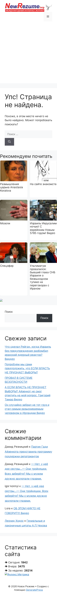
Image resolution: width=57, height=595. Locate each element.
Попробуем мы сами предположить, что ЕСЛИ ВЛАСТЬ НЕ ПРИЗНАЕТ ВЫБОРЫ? (27, 368)
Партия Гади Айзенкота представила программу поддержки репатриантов (28, 451)
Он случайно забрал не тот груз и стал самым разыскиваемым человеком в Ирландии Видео (27, 409)
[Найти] (9, 142)
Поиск (9, 311)
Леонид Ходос (14, 520)
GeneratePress (34, 589)
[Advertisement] (28, 54)
